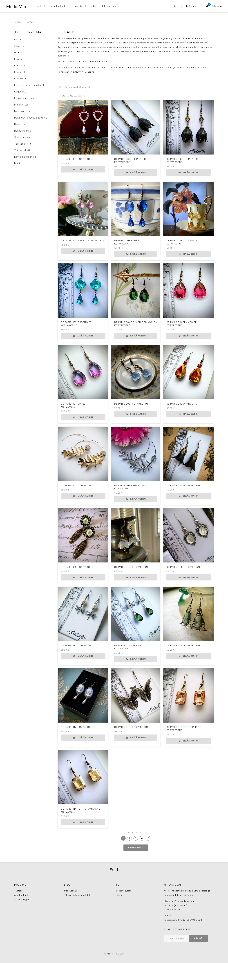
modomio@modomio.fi (176, 905)
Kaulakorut (20, 65)
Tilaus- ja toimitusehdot (77, 895)
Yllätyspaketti (22, 150)
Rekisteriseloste (123, 890)
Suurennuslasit (23, 137)
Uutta (17, 39)
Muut (17, 163)
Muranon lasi (21, 104)
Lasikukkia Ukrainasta (26, 98)
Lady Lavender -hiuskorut (29, 85)
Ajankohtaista (58, 6)
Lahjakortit (20, 91)
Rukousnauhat (22, 130)
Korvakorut (20, 78)
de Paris (30, 22)
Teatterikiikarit (22, 144)
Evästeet (118, 895)
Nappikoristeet (23, 111)
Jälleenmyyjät (109, 6)
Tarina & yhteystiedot (84, 6)
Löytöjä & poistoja (25, 157)
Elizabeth (19, 59)
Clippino (19, 46)
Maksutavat (70, 890)
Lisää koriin (85, 169)
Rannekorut (21, 124)
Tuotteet (40, 6)
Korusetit (19, 72)
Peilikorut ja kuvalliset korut (30, 117)
